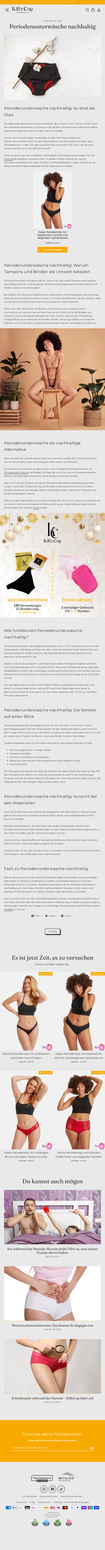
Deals (36, 507)
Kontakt (8, 909)
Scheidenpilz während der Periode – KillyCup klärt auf (53, 1398)
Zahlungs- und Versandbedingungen (71, 1502)
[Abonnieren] (91, 1448)
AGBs (32, 1502)
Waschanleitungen (48, 1496)
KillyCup (8, 159)
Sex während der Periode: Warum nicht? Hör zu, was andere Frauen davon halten (52, 1251)
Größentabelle (30, 1496)
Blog (54, 931)
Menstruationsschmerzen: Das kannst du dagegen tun (52, 1325)
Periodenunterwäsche (16, 472)
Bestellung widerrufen (71, 1496)
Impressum (21, 1502)
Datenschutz (44, 1502)
